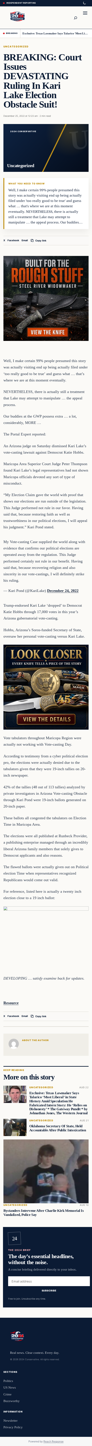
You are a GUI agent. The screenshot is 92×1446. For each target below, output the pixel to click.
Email (25, 240)
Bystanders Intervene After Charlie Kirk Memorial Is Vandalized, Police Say (43, 1213)
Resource (11, 1003)
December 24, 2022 (63, 591)
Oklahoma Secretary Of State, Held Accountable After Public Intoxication (57, 1128)
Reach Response (53, 1441)
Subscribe (49, 1290)
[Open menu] (85, 17)
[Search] (75, 17)
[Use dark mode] (84, 3)
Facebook (13, 240)
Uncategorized (16, 46)
